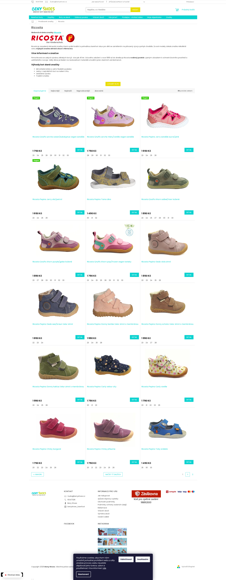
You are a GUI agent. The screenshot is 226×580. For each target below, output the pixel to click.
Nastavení (83, 574)
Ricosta (57, 32)
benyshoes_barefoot (76, 506)
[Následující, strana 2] (188, 474)
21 (92, 405)
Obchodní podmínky (106, 502)
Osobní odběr (103, 517)
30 (55, 155)
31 (59, 155)
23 (33, 155)
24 (38, 155)
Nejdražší (68, 91)
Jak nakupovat (97, 2)
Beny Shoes (72, 503)
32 (63, 155)
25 (42, 155)
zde (104, 568)
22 (33, 342)
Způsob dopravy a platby (119, 2)
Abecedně (99, 91)
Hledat (135, 10)
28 (88, 155)
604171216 (71, 500)
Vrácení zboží (103, 511)
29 (51, 155)
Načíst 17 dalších (113, 474)
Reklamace (102, 508)
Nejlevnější (55, 91)
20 (142, 280)
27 (155, 218)
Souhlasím (142, 559)
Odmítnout (126, 559)
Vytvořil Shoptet (188, 566)
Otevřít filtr (113, 84)
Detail (80, 150)
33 (68, 155)
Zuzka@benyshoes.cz (76, 496)
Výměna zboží (104, 514)
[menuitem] (37, 17)
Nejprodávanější (83, 91)
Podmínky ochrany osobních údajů (112, 504)
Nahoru (38, 474)
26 (47, 155)
